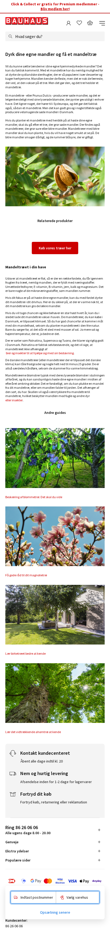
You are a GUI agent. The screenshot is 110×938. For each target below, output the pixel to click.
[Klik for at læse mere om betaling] (55, 881)
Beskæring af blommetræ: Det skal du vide (33, 497)
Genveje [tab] (11, 842)
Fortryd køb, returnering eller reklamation (53, 802)
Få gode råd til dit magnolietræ (26, 575)
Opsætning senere (55, 912)
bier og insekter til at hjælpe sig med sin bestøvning (39, 353)
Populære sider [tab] (17, 860)
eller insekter (14, 400)
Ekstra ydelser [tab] (17, 851)
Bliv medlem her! (55, 8)
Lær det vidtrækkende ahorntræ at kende (33, 732)
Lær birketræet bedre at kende (25, 653)
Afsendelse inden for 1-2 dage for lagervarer (56, 781)
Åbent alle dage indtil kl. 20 (41, 761)
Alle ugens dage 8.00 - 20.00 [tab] (27, 829)
